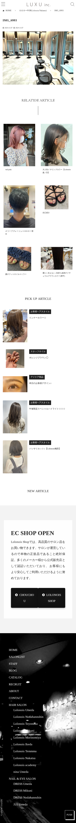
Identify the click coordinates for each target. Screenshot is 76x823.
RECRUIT (15, 684)
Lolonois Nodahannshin (28, 716)
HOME (13, 649)
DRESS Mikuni (22, 790)
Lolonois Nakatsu (24, 758)
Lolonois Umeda (23, 710)
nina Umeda (20, 771)
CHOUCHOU (26, 597)
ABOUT (14, 691)
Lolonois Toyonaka (25, 723)
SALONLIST (17, 656)
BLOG (13, 670)
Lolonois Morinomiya (27, 737)
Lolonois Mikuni (23, 730)
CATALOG (15, 677)
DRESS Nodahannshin (27, 797)
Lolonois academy (24, 765)
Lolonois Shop (53, 597)
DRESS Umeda (22, 783)
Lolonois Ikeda (22, 744)
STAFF (13, 663)
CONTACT (15, 698)
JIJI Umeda (20, 804)
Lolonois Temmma (25, 751)
